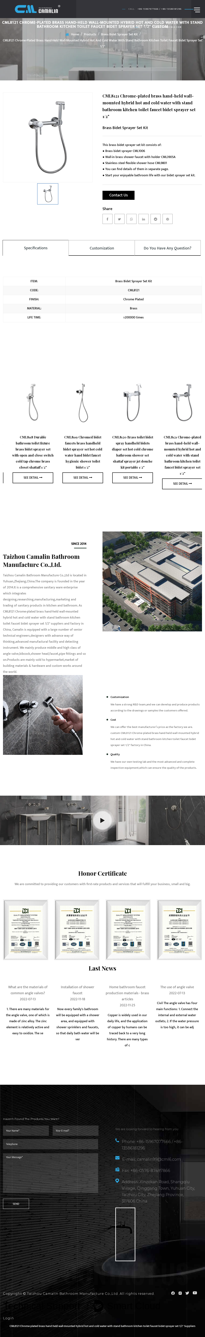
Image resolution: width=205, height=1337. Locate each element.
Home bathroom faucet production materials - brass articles (77, 993)
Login (8, 1318)
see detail (26, 477)
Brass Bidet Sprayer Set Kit (119, 34)
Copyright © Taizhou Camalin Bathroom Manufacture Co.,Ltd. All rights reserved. (79, 1294)
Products (90, 34)
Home (75, 34)
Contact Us (118, 195)
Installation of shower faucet (28, 990)
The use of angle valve (127, 987)
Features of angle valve (177, 987)
